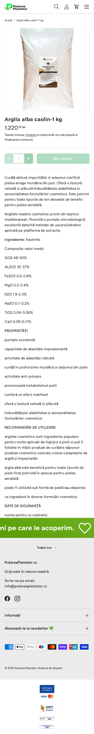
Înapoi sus (44, 548)
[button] (77, 7)
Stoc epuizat (63, 158)
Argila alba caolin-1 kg (29, 20)
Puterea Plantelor (26, 668)
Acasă (8, 20)
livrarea (31, 135)
